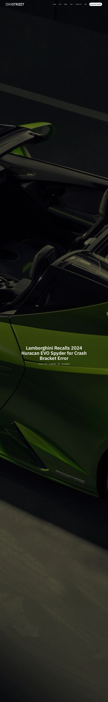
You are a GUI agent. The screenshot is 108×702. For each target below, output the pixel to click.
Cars (60, 4)
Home (54, 4)
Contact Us (78, 4)
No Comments (65, 364)
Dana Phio (53, 364)
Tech (71, 4)
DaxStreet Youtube (95, 4)
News (65, 4)
